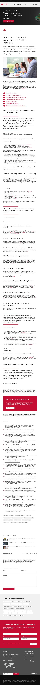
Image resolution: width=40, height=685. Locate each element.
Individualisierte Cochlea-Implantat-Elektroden (12, 154)
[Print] (11, 553)
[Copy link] (9, 553)
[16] (14, 231)
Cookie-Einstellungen (33, 677)
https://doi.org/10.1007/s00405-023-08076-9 (22, 506)
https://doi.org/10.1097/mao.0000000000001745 (24, 474)
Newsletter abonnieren (9, 21)
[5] (23, 88)
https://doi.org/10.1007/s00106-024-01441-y (12, 461)
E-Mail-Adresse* (23, 636)
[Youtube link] (36, 673)
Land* (4, 636)
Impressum (28, 677)
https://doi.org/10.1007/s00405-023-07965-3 (24, 447)
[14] (31, 357)
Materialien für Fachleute (14, 0)
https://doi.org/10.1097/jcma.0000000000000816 (13, 471)
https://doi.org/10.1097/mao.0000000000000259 (23, 488)
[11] (25, 88)
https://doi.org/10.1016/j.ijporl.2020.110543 (12, 437)
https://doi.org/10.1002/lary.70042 (24, 502)
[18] (13, 263)
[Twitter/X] (6, 553)
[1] (21, 88)
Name (4, 570)
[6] (29, 191)
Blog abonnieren (10, 407)
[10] (30, 144)
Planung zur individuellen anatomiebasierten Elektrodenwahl (25, 156)
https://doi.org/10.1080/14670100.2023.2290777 (15, 492)
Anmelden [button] (33, 643)
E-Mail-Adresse (23, 570)
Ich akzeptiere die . (13, 643)
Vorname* (5, 631)
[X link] (34, 673)
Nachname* (23, 631)
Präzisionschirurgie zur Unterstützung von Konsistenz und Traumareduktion (18, 158)
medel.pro (20, 0)
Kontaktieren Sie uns (26, 659)
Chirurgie (5, 34)
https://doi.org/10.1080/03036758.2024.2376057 (13, 497)
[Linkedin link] (32, 673)
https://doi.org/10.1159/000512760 (11, 457)
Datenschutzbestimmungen (17, 643)
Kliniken (7, 0)
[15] (18, 334)
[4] (22, 88)
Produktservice (32, 655)
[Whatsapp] (7, 553)
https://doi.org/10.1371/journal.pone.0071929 (26, 466)
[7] (30, 191)
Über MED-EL (3, 0)
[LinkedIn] (4, 553)
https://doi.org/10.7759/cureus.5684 (11, 483)
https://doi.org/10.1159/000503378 (11, 452)
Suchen (16, 673)
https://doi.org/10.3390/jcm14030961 (14, 511)
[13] (23, 332)
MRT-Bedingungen (32, 661)
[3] (19, 242)
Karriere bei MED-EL (26, 656)
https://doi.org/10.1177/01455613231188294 (12, 427)
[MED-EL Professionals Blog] (5, 4)
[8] (27, 341)
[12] (31, 144)
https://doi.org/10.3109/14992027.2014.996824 (16, 479)
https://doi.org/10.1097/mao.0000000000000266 (13, 442)
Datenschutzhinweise (24, 677)
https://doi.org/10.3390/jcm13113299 (25, 432)
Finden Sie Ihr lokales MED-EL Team (9, 660)
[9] (24, 88)
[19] (4, 298)
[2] (23, 244)
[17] (24, 248)
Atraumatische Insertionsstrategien (10, 160)
